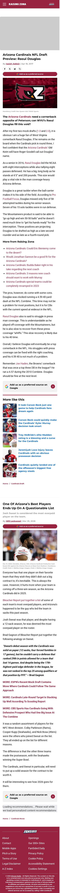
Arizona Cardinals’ (38, 147)
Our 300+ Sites (36, 843)
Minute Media (16, 876)
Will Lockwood (13, 521)
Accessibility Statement (41, 863)
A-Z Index (7, 868)
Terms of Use (9, 858)
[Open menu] (4, 4)
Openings (33, 838)
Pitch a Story (9, 853)
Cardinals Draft (17, 484)
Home (5, 484)
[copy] (20, 69)
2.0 (48, 131)
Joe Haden (22, 363)
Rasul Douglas (33, 162)
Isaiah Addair (13, 64)
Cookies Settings (37, 868)
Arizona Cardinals (19, 116)
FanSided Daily (36, 848)
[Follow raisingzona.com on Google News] (53, 386)
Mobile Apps (9, 848)
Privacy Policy (36, 853)
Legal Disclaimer (11, 863)
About (5, 838)
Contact (6, 843)
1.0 (39, 131)
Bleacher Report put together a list (21, 600)
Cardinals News (18, 819)
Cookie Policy (35, 858)
